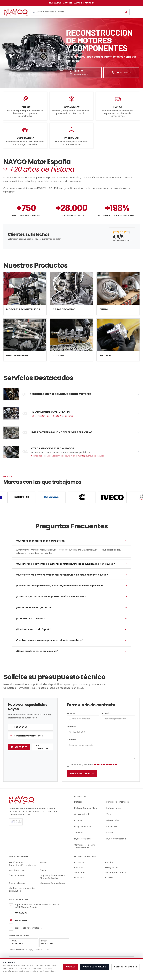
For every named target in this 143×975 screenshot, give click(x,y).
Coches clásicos (38, 456)
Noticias (109, 862)
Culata (56, 416)
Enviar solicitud (80, 773)
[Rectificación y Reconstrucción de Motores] (71, 394)
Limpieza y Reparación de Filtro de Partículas (52, 876)
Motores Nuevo (113, 808)
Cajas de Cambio (82, 814)
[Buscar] (126, 12)
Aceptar (70, 967)
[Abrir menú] (135, 12)
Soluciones (79, 872)
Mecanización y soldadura (58, 456)
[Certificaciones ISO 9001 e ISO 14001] (36, 822)
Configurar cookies (125, 967)
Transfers (79, 832)
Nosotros (78, 867)
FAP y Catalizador (82, 826)
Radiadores (111, 826)
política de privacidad (105, 764)
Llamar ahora (123, 72)
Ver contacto (41, 747)
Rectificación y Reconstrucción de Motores (22, 864)
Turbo (109, 814)
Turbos (34, 416)
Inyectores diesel (45, 416)
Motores (78, 801)
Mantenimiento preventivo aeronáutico (87, 456)
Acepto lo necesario (94, 967)
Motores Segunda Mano (85, 808)
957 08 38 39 (20, 727)
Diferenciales (112, 820)
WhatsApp (21, 747)
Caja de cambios (67, 416)
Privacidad (79, 877)
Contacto (79, 862)
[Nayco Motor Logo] (16, 12)
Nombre (71, 713)
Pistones (110, 832)
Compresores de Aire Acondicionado (84, 846)
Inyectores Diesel (82, 838)
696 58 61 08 (21, 920)
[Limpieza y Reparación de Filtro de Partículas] (71, 432)
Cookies (109, 877)
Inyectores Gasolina (116, 838)
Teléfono (71, 726)
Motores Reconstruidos (117, 801)
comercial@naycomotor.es (28, 735)
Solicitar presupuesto (80, 72)
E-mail (105, 713)
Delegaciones (112, 867)
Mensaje (71, 739)
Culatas (78, 820)
